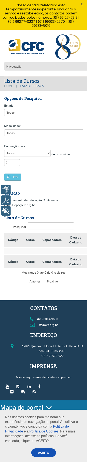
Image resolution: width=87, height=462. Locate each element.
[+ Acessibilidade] (6, 211)
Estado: (9, 105)
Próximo (52, 281)
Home (8, 86)
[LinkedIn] (30, 386)
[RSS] (35, 391)
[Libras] (6, 189)
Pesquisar (19, 227)
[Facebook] (40, 386)
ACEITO (43, 452)
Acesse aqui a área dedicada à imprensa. (43, 377)
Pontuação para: (15, 146)
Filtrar (14, 177)
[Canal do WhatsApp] (24, 391)
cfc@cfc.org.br (48, 324)
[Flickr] (12, 391)
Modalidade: (12, 125)
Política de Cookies (43, 431)
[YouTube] (8, 386)
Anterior (35, 281)
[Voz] (6, 200)
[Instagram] (19, 386)
